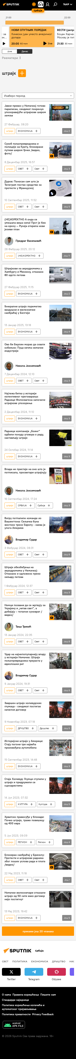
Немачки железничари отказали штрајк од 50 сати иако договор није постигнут (24, 896)
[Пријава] (47, 4)
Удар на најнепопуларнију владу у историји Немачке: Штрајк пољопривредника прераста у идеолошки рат (25, 659)
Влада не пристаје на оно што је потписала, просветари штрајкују (25, 471)
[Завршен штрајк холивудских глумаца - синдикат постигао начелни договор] (60, 709)
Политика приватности (16, 1014)
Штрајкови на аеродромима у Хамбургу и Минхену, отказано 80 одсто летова (23, 272)
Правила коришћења (25, 994)
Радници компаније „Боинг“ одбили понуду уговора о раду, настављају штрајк (24, 434)
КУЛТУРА (23, 804)
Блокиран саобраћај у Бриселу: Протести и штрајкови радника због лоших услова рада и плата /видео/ (24, 859)
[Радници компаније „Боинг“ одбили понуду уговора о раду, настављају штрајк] (60, 438)
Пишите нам (48, 994)
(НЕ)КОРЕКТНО (26, 255)
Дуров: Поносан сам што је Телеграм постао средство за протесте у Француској (23, 185)
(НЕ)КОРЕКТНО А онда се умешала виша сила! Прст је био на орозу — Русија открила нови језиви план (25, 224)
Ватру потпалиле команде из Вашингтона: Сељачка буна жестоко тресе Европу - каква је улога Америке (24, 523)
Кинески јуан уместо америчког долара (31, 35)
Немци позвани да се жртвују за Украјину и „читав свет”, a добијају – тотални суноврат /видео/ (24, 610)
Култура (43, 804)
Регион (42, 842)
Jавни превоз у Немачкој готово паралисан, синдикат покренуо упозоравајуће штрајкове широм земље (25, 110)
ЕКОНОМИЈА (25, 130)
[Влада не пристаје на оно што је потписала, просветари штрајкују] (60, 476)
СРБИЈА (22, 505)
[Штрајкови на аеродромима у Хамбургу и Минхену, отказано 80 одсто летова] (60, 275)
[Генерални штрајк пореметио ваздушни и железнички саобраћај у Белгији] (60, 313)
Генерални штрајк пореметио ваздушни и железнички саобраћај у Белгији (23, 310)
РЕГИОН (22, 842)
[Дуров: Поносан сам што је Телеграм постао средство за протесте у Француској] (60, 188)
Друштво (44, 728)
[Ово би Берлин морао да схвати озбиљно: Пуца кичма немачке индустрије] (60, 351)
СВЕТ (21, 168)
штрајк (9, 73)
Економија (39, 961)
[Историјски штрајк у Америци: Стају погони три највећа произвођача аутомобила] (60, 747)
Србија (41, 505)
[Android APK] (14, 1025)
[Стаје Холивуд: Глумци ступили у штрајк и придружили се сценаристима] (60, 785)
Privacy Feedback (43, 1014)
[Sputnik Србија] (11, 6)
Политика (19, 961)
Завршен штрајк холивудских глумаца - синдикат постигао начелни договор (23, 706)
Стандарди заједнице (15, 1000)
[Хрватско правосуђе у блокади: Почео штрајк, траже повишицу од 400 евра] (60, 823)
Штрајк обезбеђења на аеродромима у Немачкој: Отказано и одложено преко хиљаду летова (22, 572)
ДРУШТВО (23, 728)
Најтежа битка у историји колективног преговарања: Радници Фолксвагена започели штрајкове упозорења (24, 398)
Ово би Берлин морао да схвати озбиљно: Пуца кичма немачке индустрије (24, 348)
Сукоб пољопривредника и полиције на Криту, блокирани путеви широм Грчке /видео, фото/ (23, 148)
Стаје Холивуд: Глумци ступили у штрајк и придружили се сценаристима (25, 782)
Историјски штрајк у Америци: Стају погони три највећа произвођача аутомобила (23, 744)
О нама (6, 994)
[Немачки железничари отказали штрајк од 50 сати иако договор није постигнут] (60, 899)
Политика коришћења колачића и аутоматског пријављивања (23, 1007)
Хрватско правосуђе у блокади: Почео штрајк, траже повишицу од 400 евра (24, 820)
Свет (36, 168)
